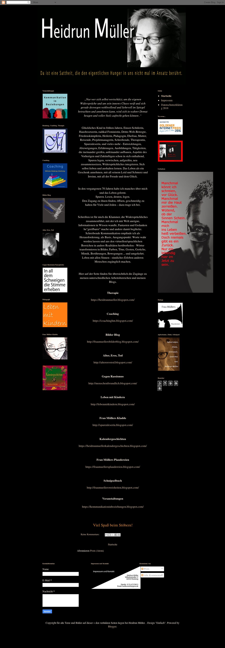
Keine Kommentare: (90, 534)
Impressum (166, 100)
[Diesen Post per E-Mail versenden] (106, 534)
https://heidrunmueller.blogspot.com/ (113, 300)
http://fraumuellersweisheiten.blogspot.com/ (113, 487)
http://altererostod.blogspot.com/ (113, 362)
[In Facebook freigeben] (115, 534)
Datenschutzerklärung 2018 (172, 106)
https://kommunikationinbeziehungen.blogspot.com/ (113, 506)
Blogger (112, 626)
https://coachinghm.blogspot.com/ (113, 321)
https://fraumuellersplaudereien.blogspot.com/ (112, 467)
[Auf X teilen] (112, 534)
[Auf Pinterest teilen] (119, 534)
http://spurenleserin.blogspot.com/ (113, 425)
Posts (146, 568)
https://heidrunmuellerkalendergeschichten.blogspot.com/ (113, 446)
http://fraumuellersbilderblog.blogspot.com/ (113, 341)
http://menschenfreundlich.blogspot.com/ (112, 383)
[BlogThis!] (109, 534)
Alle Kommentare (153, 575)
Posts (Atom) (97, 550)
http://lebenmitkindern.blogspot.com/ (113, 404)
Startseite (112, 544)
